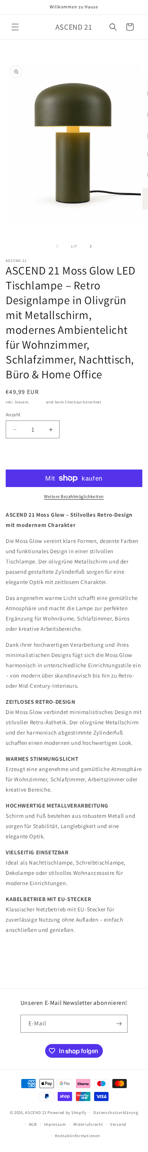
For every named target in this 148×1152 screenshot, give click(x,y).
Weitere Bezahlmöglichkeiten (74, 496)
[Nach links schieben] (57, 246)
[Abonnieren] (118, 1024)
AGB (33, 1124)
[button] (15, 27)
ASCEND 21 (35, 1112)
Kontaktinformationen (77, 1135)
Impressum (55, 1124)
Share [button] (20, 952)
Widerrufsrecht (88, 1124)
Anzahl (13, 414)
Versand (38, 402)
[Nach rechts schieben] (90, 246)
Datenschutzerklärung (115, 1112)
